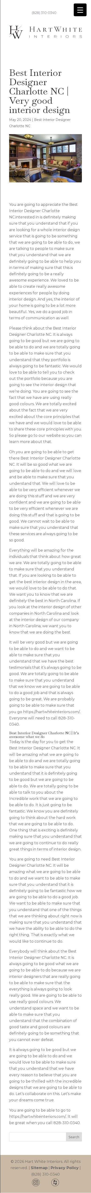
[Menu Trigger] (80, 9)
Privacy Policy (65, 1168)
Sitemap (39, 1168)
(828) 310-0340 (44, 13)
